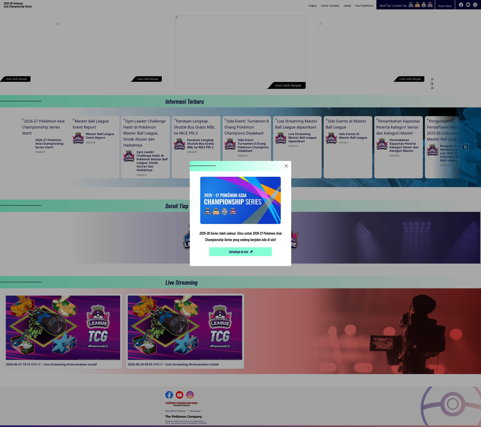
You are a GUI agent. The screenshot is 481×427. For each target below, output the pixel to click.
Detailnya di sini (238, 252)
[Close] (286, 166)
